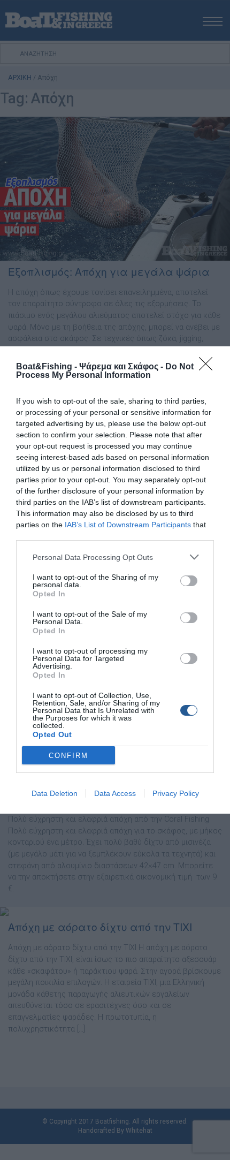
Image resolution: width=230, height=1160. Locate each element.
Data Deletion (55, 793)
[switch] (188, 580)
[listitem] (115, 557)
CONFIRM (68, 756)
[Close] (209, 367)
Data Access (115, 793)
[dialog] (115, 580)
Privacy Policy (175, 793)
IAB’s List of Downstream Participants (128, 524)
